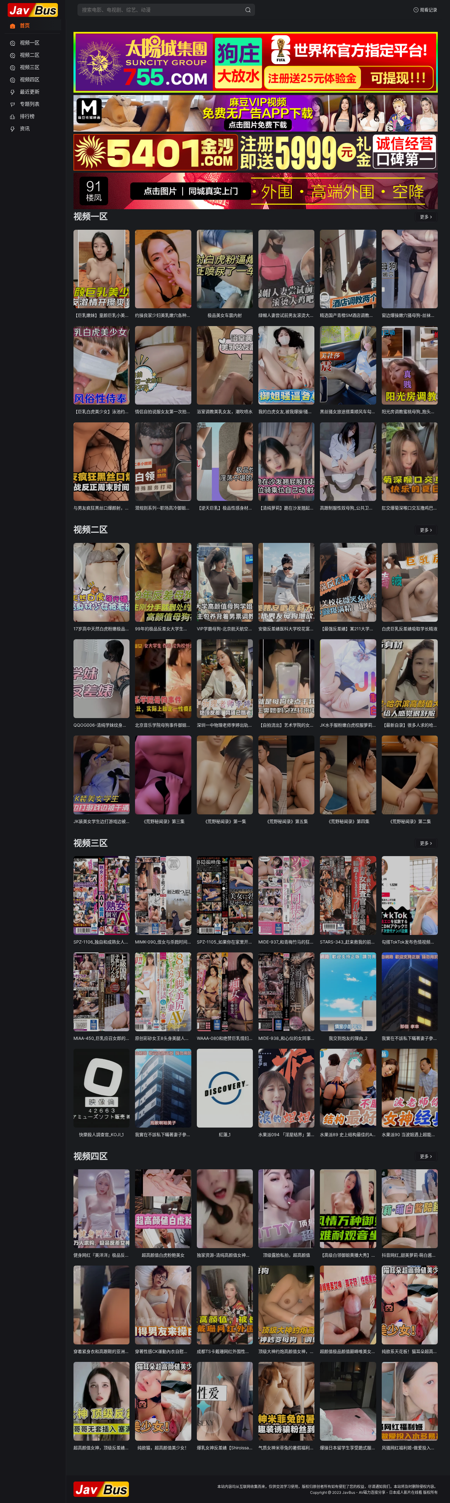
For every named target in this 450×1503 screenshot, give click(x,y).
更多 (424, 216)
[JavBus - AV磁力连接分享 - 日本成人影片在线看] (33, 10)
